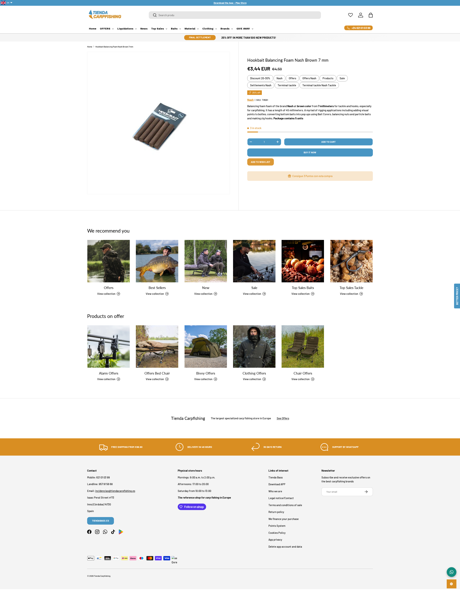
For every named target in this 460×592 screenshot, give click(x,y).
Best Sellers (157, 288)
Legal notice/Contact (281, 498)
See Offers (283, 418)
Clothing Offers (254, 373)
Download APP (276, 484)
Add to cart (328, 141)
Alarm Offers (108, 373)
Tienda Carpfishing (102, 576)
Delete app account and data (285, 546)
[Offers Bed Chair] (157, 346)
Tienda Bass (275, 477)
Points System (276, 525)
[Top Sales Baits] (303, 261)
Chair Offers (303, 373)
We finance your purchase (283, 518)
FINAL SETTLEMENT (200, 37)
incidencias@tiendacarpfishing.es (115, 490)
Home (89, 46)
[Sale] (254, 261)
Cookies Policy (277, 532)
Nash (279, 78)
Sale (342, 78)
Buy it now (310, 152)
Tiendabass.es (100, 520)
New (205, 288)
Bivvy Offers (205, 373)
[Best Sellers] (157, 261)
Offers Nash (309, 78)
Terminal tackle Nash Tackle (319, 85)
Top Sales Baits (303, 288)
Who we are (275, 491)
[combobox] (235, 15)
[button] (371, 15)
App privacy (275, 539)
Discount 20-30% (260, 78)
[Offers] (108, 261)
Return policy (276, 511)
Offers (292, 78)
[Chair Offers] (303, 346)
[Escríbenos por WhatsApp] (451, 572)
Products (328, 78)
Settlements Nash (260, 85)
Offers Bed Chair (157, 373)
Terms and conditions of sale (285, 504)
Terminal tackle (287, 85)
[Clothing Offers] (254, 346)
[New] (206, 261)
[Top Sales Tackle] (351, 261)
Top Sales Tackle (351, 288)
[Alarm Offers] (108, 346)
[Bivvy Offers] (206, 346)
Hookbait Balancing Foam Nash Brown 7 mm (114, 46)
